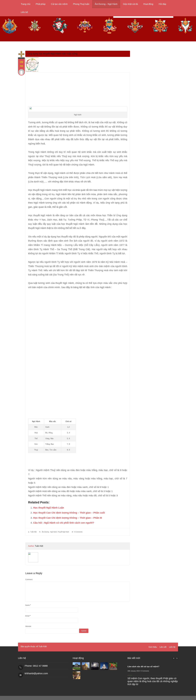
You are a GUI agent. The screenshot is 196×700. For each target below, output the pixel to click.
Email (28, 616)
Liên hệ (24, 12)
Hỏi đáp (162, 4)
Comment (28, 579)
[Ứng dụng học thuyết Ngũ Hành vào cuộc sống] (77, 64)
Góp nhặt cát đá (130, 4)
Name (28, 605)
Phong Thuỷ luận (81, 4)
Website (28, 626)
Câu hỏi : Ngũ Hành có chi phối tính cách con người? (63, 522)
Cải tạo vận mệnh (59, 4)
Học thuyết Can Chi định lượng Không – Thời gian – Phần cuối (69, 512)
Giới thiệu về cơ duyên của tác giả (152, 666)
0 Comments (78, 532)
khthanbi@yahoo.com (36, 673)
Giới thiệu (153, 647)
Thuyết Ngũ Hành (63, 532)
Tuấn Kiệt (33, 532)
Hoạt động (148, 4)
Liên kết (163, 647)
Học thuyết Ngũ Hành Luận (48, 507)
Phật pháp (40, 4)
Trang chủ (25, 4)
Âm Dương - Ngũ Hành (49, 532)
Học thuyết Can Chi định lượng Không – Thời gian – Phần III (67, 517)
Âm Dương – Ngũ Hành (106, 4)
